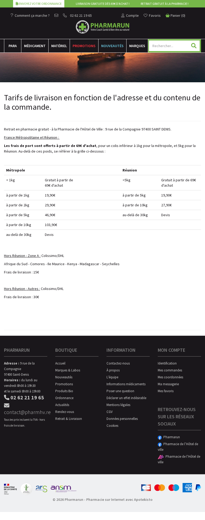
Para (13, 45)
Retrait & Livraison (68, 418)
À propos (113, 370)
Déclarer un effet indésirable (126, 398)
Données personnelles (122, 418)
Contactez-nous (118, 363)
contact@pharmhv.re (25, 412)
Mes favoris (166, 391)
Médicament (35, 45)
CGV (110, 412)
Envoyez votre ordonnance (40, 4)
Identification (167, 363)
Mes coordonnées (170, 377)
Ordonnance (64, 398)
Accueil (60, 363)
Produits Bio (64, 391)
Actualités (62, 405)
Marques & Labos (67, 370)
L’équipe (112, 377)
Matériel (59, 45)
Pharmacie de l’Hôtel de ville (178, 447)
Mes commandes (170, 370)
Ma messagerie (168, 384)
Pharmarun (171, 437)
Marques (137, 45)
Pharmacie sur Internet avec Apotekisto (119, 499)
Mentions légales (118, 405)
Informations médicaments (126, 384)
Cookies (112, 425)
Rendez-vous (64, 412)
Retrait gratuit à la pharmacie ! (164, 4)
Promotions (84, 45)
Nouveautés (112, 45)
